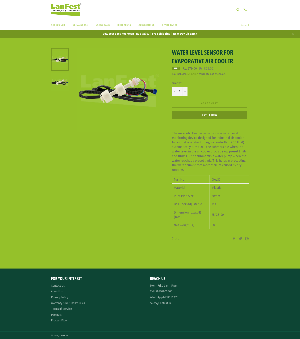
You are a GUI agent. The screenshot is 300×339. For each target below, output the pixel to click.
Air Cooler (58, 25)
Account (245, 25)
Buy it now (209, 115)
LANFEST (64, 335)
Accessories (147, 25)
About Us (57, 291)
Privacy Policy (59, 297)
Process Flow (59, 320)
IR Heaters (124, 25)
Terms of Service (61, 309)
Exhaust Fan (80, 25)
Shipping (193, 74)
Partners (56, 315)
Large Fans (103, 25)
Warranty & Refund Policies (68, 303)
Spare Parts (170, 25)
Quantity (176, 83)
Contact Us (58, 285)
